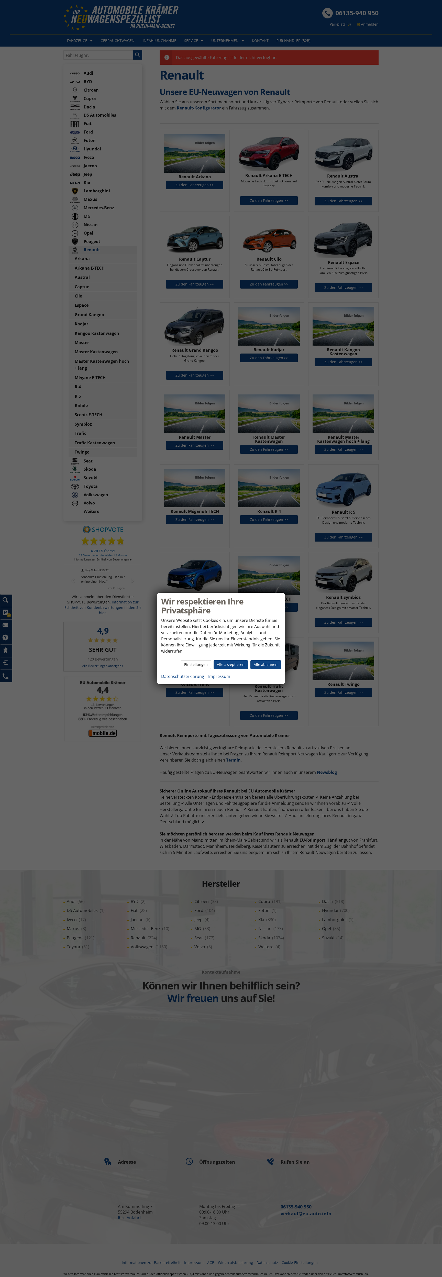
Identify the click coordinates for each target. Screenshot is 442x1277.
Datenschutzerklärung (182, 676)
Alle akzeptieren (231, 664)
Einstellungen (196, 664)
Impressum (219, 676)
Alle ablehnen (266, 664)
